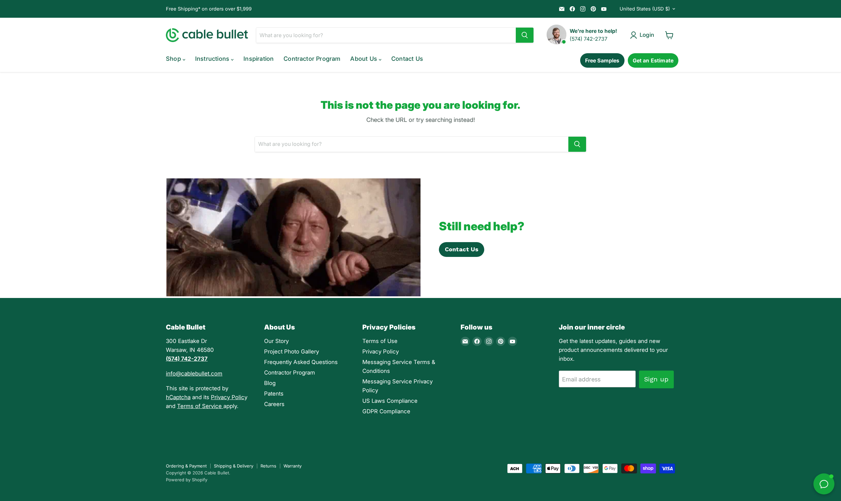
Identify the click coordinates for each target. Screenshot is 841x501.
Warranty (293, 465)
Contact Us (407, 58)
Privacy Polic (227, 397)
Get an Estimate (653, 60)
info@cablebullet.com (194, 373)
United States (645, 9)
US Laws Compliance (390, 401)
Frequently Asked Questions (301, 362)
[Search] (525, 35)
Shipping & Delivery (233, 465)
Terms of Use (380, 341)
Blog (270, 383)
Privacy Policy (380, 351)
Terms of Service (200, 406)
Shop (174, 58)
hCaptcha (178, 397)
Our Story (276, 341)
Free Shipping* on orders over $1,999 (209, 9)
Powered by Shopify (186, 479)
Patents (274, 393)
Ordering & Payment (186, 465)
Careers (274, 404)
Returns (268, 465)
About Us (364, 58)
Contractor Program (312, 58)
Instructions (213, 58)
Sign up (656, 379)
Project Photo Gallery (291, 351)
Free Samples (602, 60)
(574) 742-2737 (588, 39)
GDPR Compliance (386, 411)
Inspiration (258, 58)
